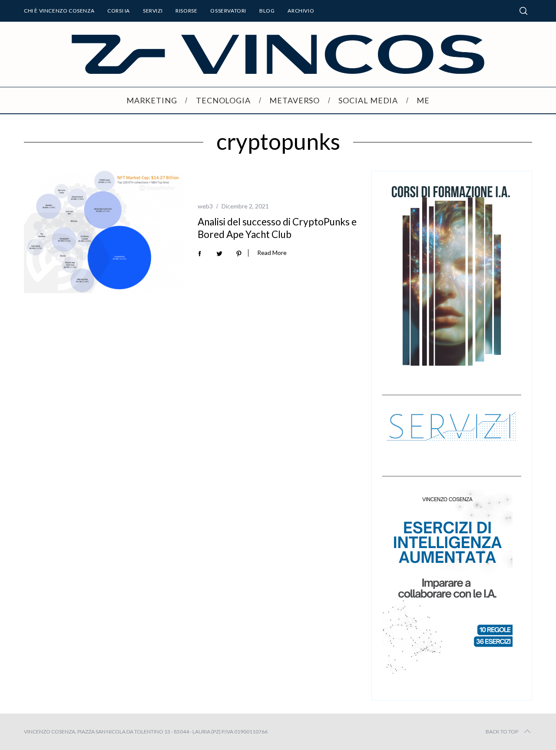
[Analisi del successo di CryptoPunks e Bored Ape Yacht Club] (104, 232)
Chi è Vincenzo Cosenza (59, 10)
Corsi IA (118, 10)
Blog (267, 10)
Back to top (502, 731)
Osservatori (228, 10)
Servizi (152, 10)
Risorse (186, 10)
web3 (205, 206)
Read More (272, 252)
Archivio (301, 10)
